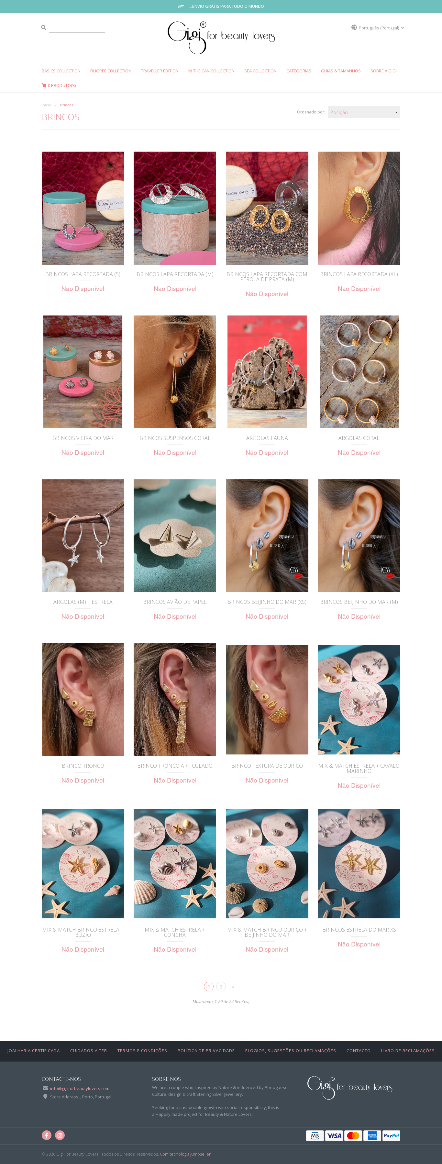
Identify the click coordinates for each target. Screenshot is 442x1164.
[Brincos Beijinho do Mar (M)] (359, 535)
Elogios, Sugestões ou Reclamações (290, 1050)
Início (46, 104)
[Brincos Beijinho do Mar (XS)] (267, 535)
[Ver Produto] (83, 256)
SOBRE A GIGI (383, 71)
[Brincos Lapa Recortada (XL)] (359, 208)
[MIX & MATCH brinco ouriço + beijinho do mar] (267, 863)
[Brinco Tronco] (83, 699)
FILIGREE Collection (110, 71)
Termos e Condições (142, 1050)
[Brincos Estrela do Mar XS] (359, 863)
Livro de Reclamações (408, 1050)
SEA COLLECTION (260, 71)
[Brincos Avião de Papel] (175, 535)
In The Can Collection (211, 71)
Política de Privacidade (206, 1050)
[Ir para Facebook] (46, 1135)
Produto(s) (62, 85)
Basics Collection (61, 71)
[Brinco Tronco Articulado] (175, 699)
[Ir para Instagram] (60, 1135)
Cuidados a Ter (88, 1050)
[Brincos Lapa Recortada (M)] (175, 208)
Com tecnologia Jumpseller (185, 1154)
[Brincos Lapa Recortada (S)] (83, 208)
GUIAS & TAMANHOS (341, 71)
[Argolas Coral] (359, 371)
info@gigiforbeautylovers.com (79, 1088)
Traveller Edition (160, 71)
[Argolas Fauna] (267, 371)
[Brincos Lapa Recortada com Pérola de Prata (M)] (267, 208)
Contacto (359, 1050)
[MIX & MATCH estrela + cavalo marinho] (359, 699)
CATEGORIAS (298, 71)
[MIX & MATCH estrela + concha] (175, 863)
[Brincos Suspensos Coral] (175, 371)
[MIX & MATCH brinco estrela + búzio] (83, 863)
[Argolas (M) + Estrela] (83, 535)
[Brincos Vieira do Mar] (83, 371)
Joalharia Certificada (33, 1050)
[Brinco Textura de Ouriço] (267, 699)
